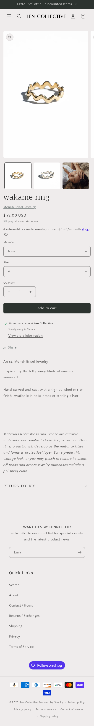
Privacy (14, 636)
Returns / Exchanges (24, 616)
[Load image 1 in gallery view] (18, 176)
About (13, 595)
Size (6, 262)
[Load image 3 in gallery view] (76, 176)
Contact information (72, 709)
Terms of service (46, 709)
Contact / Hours (21, 605)
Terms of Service (21, 647)
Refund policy (76, 702)
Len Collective (29, 702)
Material (8, 242)
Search (14, 585)
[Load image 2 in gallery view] (47, 176)
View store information (25, 336)
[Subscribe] (80, 552)
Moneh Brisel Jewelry (19, 207)
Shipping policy (49, 716)
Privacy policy (22, 709)
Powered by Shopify (51, 702)
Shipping (8, 221)
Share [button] (12, 347)
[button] (9, 16)
